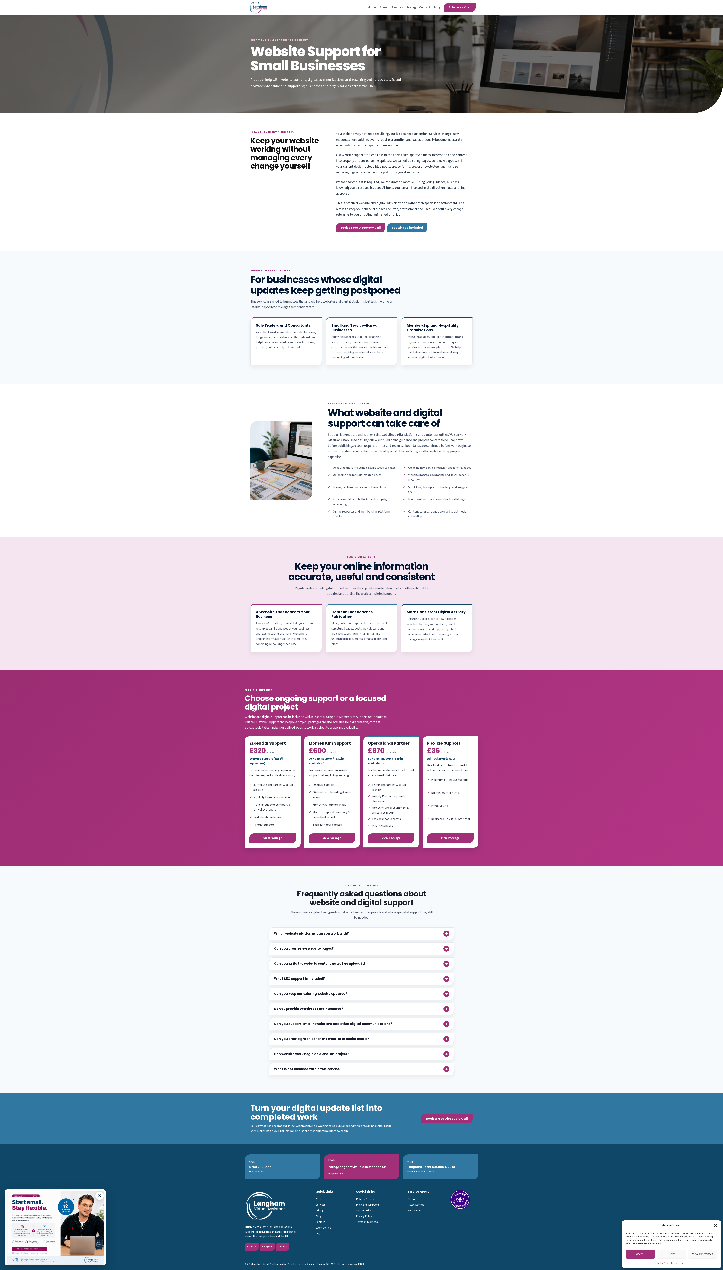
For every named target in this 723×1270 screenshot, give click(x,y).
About (384, 7)
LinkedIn (282, 1246)
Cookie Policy (663, 1263)
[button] (715, 1225)
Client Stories (323, 1228)
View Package (272, 838)
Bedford (412, 1199)
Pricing (411, 7)
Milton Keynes (415, 1205)
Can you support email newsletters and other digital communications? (333, 1024)
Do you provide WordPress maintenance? (308, 1008)
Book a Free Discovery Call (360, 228)
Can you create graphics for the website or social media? (321, 1039)
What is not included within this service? (308, 1069)
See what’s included (407, 228)
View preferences (702, 1254)
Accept (640, 1254)
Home (372, 7)
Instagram (267, 1246)
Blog (437, 7)
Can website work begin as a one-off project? (311, 1054)
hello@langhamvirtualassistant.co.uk (357, 1167)
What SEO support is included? (299, 978)
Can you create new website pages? (304, 948)
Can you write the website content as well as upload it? (320, 963)
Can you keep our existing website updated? (310, 993)
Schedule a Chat (460, 7)
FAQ (318, 1233)
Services (397, 7)
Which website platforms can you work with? (311, 933)
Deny (672, 1254)
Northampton (415, 1210)
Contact (424, 7)
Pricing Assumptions (368, 1205)
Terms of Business (367, 1222)
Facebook (251, 1246)
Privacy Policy (677, 1263)
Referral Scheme (365, 1199)
